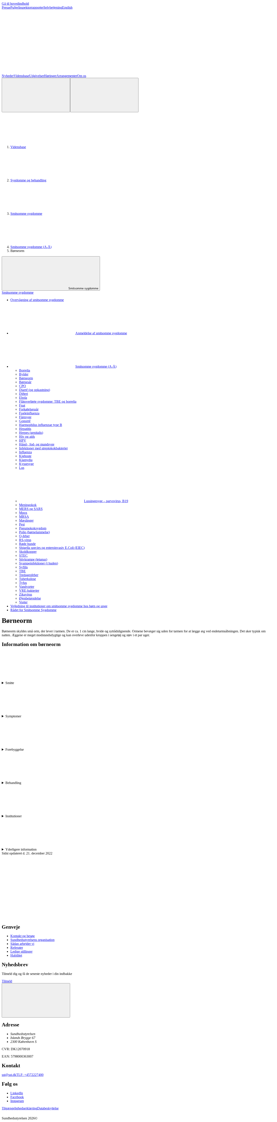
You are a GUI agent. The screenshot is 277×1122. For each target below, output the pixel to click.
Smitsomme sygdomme (26, 213)
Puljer (14, 7)
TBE (22, 571)
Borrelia (24, 370)
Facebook (17, 1097)
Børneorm (26, 378)
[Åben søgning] (36, 95)
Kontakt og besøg (22, 936)
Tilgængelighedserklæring (19, 1108)
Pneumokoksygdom (32, 528)
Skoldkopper (28, 551)
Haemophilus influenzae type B (40, 425)
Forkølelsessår (29, 409)
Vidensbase (21, 76)
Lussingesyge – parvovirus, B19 (106, 501)
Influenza (25, 452)
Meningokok (28, 505)
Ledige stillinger (21, 951)
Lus (21, 468)
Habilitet (16, 955)
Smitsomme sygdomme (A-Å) (31, 247)
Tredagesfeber (28, 575)
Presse (6, 7)
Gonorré (25, 421)
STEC (23, 555)
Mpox (23, 513)
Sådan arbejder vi (22, 944)
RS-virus (25, 540)
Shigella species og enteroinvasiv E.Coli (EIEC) (52, 548)
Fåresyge (25, 417)
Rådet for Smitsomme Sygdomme (33, 610)
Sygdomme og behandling (28, 180)
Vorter (23, 602)
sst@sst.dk (9, 1075)
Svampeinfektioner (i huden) (38, 563)
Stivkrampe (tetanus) (33, 559)
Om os (81, 76)
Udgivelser (36, 76)
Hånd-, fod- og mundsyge (36, 444)
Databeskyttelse (48, 1108)
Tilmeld (7, 981)
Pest (22, 524)
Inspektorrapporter (30, 7)
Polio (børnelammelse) (34, 532)
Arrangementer (66, 76)
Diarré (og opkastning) (34, 390)
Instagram (17, 1101)
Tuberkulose (27, 579)
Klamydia (25, 460)
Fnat (22, 405)
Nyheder (8, 76)
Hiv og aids (27, 436)
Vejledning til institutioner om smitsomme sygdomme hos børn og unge (58, 606)
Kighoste (25, 456)
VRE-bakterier (29, 590)
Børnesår (25, 382)
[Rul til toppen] (36, 1000)
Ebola (23, 397)
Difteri (23, 394)
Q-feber (24, 536)
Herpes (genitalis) (31, 432)
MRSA (24, 516)
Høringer (50, 76)
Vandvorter (26, 586)
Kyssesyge (26, 464)
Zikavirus (25, 594)
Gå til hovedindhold (15, 3)
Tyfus (23, 583)
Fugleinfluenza (29, 413)
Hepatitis (25, 429)
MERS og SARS (31, 509)
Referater (16, 947)
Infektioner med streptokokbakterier (43, 448)
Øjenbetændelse (30, 598)
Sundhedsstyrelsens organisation (32, 940)
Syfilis (23, 567)
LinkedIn (16, 1093)
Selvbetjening (52, 7)
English (67, 7)
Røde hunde (27, 544)
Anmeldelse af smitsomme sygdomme (101, 333)
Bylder (23, 374)
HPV (22, 440)
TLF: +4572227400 (29, 1075)
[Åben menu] (104, 95)
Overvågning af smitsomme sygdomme (37, 300)
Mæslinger (26, 520)
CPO (22, 386)
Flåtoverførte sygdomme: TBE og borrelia (47, 401)
